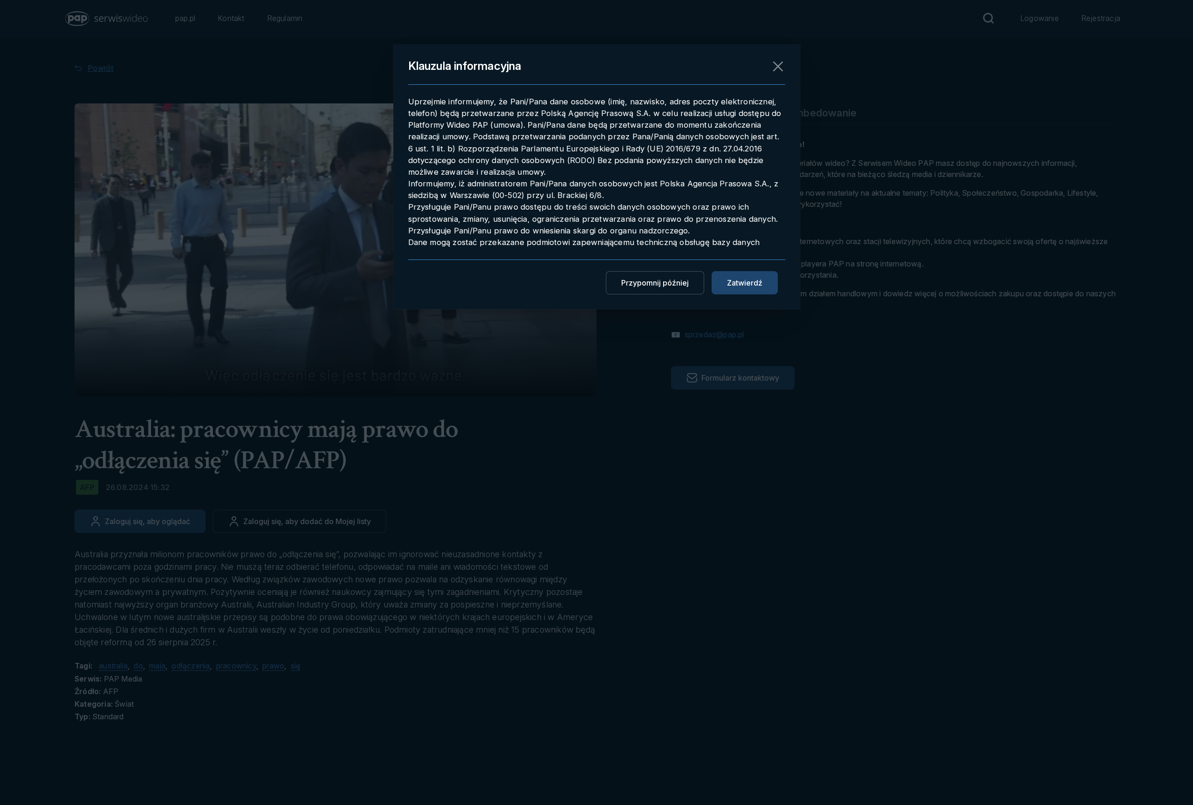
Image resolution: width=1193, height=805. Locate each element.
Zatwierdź (744, 282)
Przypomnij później (655, 282)
